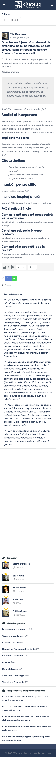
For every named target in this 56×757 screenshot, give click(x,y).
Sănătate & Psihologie (13, 676)
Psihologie (24, 37)
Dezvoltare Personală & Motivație (19, 649)
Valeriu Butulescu (21, 564)
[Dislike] (12, 267)
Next (13, 20)
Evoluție (16, 37)
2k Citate (20, 568)
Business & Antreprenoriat (15, 629)
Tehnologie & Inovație (13, 682)
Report (8, 285)
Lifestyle (6, 662)
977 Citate (20, 603)
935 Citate (20, 615)
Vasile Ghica (19, 599)
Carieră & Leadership (13, 636)
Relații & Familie (10, 669)
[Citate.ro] (29, 5)
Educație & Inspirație (12, 656)
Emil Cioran (18, 576)
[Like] (5, 267)
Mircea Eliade (19, 588)
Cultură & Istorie (10, 643)
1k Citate (20, 591)
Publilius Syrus (19, 611)
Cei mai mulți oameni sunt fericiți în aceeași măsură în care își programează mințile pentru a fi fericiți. (28, 303)
